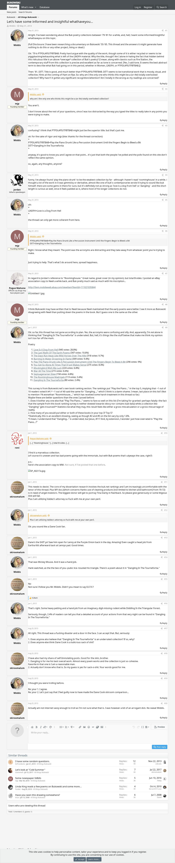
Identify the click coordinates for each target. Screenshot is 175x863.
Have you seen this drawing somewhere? (37, 794)
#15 (165, 579)
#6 (166, 231)
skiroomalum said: (38, 515)
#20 (165, 703)
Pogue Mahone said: (39, 438)
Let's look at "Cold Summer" (30, 769)
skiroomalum (156, 772)
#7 (166, 273)
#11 (165, 482)
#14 (165, 557)
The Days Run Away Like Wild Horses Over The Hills (60, 355)
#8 (166, 304)
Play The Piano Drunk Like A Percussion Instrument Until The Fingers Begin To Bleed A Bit (80, 361)
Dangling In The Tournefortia (49, 380)
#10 (165, 433)
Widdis (12, 26)
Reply (164, 83)
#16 (165, 603)
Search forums (25, 12)
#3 (166, 125)
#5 (166, 200)
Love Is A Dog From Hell (46, 349)
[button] (36, 7)
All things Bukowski (44, 764)
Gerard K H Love (155, 789)
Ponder (18, 789)
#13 (165, 537)
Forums (13, 7)
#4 (166, 175)
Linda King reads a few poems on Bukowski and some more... (48, 786)
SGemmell (19, 772)
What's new (27, 7)
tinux (17, 797)
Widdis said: (35, 94)
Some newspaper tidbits (28, 778)
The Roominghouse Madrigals (49, 377)
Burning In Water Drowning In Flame (53, 358)
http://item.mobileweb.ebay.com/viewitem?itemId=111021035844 (62, 287)
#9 (166, 327)
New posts (11, 12)
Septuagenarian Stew (45, 374)
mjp (16, 781)
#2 (166, 89)
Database (44, 7)
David (159, 797)
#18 (165, 653)
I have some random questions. (32, 761)
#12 (165, 510)
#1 (166, 30)
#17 (165, 628)
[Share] (162, 30)
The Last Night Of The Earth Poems (52, 352)
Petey (159, 780)
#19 (165, 678)
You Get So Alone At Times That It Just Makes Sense (60, 364)
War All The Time (42, 370)
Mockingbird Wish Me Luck (48, 367)
